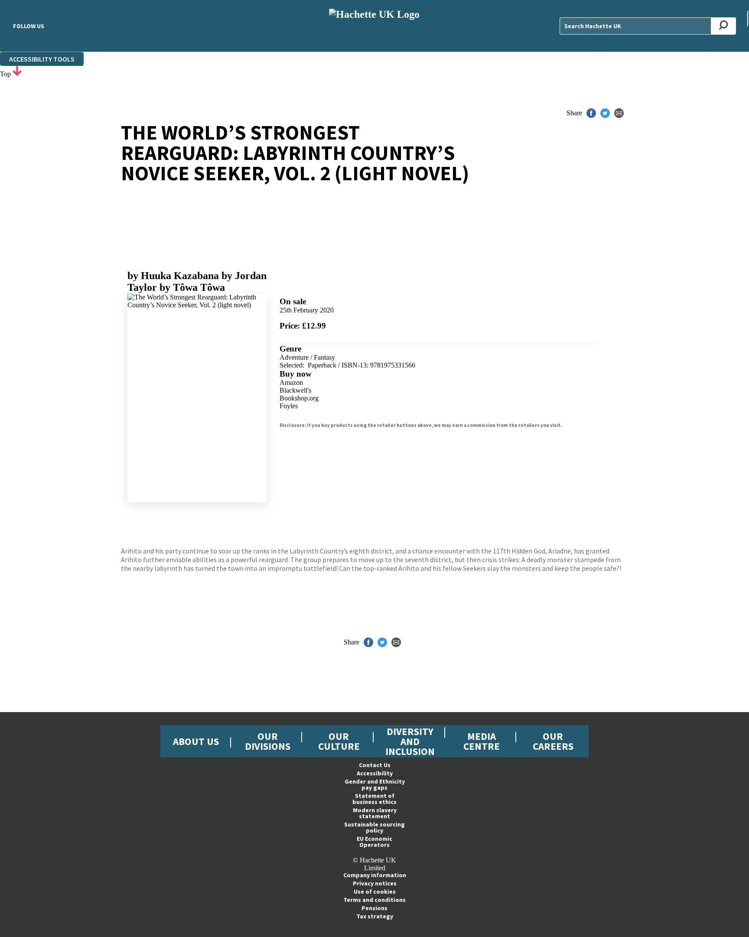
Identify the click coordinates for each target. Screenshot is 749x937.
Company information (374, 875)
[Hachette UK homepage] (374, 26)
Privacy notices (375, 883)
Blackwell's (295, 390)
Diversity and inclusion (410, 741)
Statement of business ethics (374, 799)
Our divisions (267, 741)
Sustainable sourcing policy (374, 827)
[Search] (723, 26)
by (173, 275)
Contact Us (375, 765)
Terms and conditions (374, 900)
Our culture (339, 741)
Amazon (291, 382)
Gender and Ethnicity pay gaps (375, 784)
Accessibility (375, 773)
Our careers (553, 741)
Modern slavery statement (375, 813)
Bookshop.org (299, 398)
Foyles (289, 406)
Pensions (374, 908)
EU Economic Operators (374, 842)
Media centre (481, 741)
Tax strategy (374, 916)
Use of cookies (375, 891)
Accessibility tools (42, 59)
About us (196, 741)
